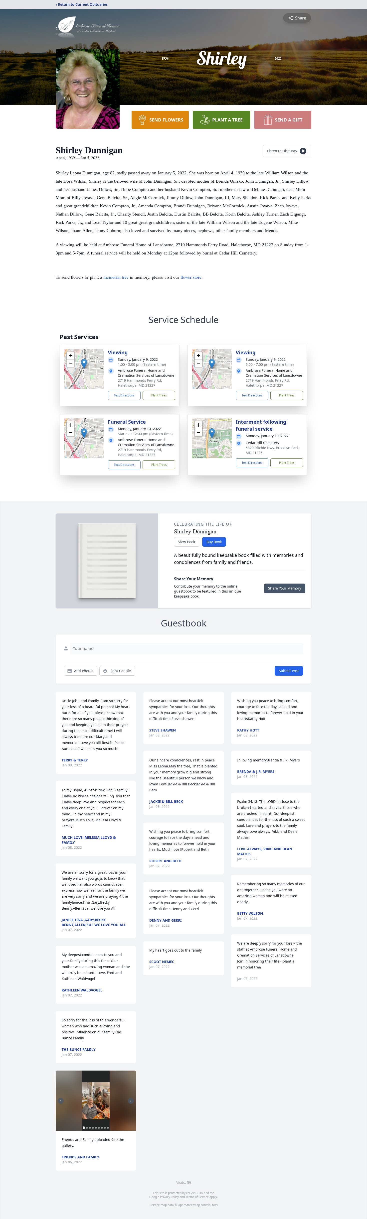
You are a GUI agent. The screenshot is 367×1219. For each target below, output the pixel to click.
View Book (186, 541)
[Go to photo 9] (108, 1128)
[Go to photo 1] (84, 1127)
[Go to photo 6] (99, 1128)
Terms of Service (197, 1197)
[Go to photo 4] (93, 1128)
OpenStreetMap (189, 1205)
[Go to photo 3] (90, 1128)
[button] (84, 364)
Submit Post (289, 670)
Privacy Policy (169, 1197)
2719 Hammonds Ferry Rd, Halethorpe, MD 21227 (140, 383)
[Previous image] (61, 1101)
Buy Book (214, 541)
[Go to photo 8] (105, 1128)
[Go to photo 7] (102, 1128)
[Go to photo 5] (96, 1128)
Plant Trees (159, 395)
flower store (191, 277)
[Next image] (131, 1101)
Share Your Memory (284, 588)
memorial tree (116, 277)
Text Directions (124, 395)
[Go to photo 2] (87, 1128)
